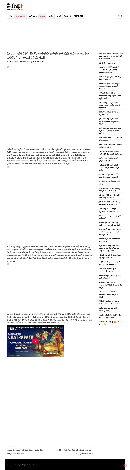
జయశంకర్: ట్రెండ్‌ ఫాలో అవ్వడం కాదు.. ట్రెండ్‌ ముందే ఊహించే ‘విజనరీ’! (109, 86)
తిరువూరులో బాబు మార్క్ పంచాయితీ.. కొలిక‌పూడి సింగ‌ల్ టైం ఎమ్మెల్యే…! (110, 285)
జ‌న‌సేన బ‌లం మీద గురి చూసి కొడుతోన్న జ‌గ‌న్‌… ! (108, 309)
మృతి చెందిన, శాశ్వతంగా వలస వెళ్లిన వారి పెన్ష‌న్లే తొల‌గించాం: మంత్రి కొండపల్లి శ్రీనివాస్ (109, 248)
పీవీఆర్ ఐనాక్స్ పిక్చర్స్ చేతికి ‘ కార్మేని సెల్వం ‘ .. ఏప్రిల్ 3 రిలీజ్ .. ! (110, 316)
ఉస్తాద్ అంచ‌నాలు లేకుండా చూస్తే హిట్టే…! (109, 182)
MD (43, 61)
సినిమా (42, 16)
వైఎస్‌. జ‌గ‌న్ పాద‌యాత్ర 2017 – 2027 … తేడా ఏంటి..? (109, 270)
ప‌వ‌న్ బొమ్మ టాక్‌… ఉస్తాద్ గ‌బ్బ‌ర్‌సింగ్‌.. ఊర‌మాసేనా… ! (108, 210)
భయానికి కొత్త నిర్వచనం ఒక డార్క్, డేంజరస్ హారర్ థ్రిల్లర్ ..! (110, 78)
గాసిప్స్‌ (50, 16)
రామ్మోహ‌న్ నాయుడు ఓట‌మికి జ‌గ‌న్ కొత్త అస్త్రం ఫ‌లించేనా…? (110, 256)
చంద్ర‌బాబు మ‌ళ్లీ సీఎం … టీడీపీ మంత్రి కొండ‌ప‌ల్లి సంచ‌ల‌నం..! (109, 176)
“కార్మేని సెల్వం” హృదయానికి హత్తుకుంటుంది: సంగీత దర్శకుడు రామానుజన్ (109, 105)
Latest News (14, 61)
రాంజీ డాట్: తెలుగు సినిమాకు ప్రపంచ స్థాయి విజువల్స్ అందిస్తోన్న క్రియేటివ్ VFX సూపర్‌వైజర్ (111, 56)
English (78, 16)
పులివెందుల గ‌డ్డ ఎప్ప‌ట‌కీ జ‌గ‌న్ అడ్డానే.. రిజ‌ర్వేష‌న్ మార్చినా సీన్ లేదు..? (109, 121)
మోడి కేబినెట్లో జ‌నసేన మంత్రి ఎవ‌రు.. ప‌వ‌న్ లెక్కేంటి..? (110, 277)
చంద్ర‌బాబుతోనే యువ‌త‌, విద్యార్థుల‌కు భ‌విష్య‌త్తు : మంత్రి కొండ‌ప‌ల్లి (110, 189)
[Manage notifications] (125, 465)
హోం (10, 16)
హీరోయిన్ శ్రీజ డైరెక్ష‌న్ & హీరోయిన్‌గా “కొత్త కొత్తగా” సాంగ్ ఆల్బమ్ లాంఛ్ (110, 95)
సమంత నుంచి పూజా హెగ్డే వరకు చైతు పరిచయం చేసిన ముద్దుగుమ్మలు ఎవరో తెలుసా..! (25, 451)
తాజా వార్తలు (20, 16)
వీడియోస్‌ (67, 16)
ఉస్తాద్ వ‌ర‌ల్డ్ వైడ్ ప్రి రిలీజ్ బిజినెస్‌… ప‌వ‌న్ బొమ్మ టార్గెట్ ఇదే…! (110, 196)
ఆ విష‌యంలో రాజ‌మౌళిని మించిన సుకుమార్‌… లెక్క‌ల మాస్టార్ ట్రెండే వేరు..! (110, 294)
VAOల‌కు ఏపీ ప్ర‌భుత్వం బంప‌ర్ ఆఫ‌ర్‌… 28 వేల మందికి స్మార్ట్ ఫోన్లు (110, 152)
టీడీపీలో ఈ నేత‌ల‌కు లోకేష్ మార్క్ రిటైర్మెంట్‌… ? (109, 113)
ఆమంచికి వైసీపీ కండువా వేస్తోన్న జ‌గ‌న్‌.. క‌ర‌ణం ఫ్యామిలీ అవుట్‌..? (109, 224)
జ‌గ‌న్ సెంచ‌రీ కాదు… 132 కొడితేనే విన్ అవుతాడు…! (110, 139)
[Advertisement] (65, 34)
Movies (23, 61)
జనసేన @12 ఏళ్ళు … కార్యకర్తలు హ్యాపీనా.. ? (110, 217)
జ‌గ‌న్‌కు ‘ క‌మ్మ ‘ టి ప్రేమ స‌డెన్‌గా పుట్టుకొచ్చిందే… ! (109, 159)
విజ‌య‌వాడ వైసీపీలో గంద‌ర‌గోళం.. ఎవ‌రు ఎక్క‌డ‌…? (110, 240)
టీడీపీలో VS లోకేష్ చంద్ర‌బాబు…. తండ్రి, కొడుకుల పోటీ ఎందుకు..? (110, 302)
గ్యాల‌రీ (58, 16)
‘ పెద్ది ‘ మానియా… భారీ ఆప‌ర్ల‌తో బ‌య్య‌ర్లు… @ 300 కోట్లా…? (109, 263)
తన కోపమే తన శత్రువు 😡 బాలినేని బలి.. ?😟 (110, 323)
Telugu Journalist (27, 464)
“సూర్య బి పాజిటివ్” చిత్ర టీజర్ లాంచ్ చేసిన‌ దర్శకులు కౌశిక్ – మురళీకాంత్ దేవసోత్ (109, 69)
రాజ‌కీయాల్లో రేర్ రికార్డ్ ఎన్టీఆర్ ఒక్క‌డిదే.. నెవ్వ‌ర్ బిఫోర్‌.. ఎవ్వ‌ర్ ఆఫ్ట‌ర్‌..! (109, 167)
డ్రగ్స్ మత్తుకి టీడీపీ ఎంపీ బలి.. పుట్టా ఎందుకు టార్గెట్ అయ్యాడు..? (110, 203)
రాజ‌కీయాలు (32, 16)
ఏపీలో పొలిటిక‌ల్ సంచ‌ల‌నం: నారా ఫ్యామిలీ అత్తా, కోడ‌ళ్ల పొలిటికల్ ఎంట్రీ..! (110, 130)
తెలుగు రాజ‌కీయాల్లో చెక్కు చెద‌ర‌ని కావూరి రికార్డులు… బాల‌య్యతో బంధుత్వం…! (110, 231)
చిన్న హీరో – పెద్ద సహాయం (107, 63)
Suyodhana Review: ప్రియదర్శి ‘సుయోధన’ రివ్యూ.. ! (110, 146)
